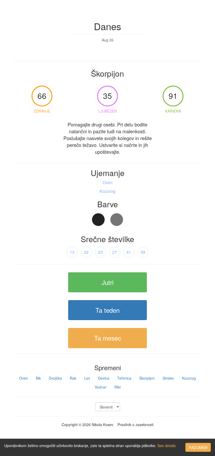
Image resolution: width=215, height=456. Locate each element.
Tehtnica (124, 378)
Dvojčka (55, 378)
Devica (103, 378)
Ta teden (107, 310)
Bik (38, 378)
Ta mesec (107, 337)
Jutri (108, 282)
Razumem (198, 447)
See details (166, 445)
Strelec (168, 378)
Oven (23, 378)
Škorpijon (147, 378)
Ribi (117, 387)
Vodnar (100, 387)
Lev (87, 378)
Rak (73, 378)
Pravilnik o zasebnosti (135, 424)
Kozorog (189, 378)
